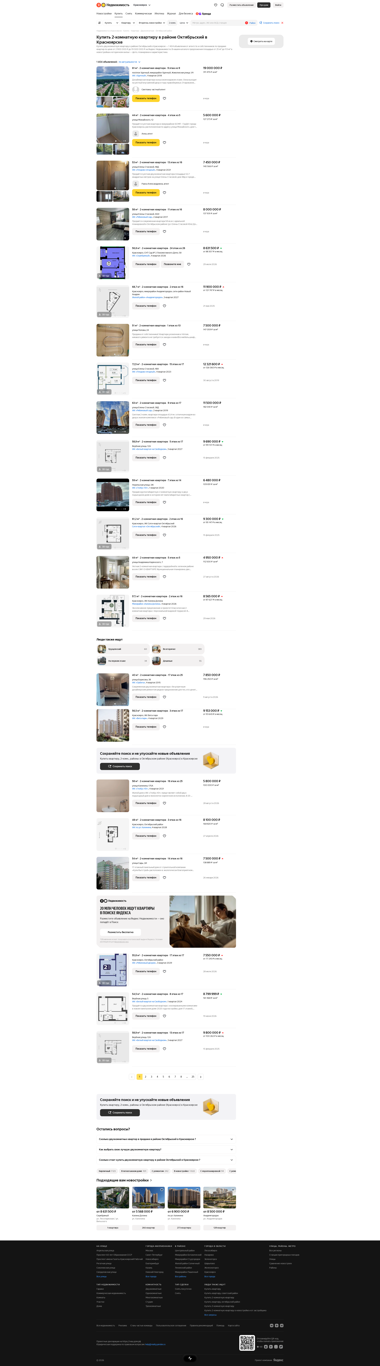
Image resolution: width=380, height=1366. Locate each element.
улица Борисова (140, 679)
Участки (100, 1302)
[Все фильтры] (99, 23)
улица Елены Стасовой (143, 167)
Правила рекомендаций (201, 1325)
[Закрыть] (282, 23)
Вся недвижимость (105, 1325)
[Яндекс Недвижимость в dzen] (276, 1325)
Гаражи (100, 1289)
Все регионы (275, 1250)
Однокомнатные (154, 1293)
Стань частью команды (141, 1325)
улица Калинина (140, 786)
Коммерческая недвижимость (111, 1293)
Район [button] (252, 23)
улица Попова (138, 330)
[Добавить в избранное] (164, 98)
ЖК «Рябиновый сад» (142, 217)
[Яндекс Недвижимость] (112, 5)
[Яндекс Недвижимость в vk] (271, 1325)
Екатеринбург (152, 1263)
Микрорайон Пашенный (186, 1272)
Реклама (122, 1325)
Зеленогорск (210, 1259)
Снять (178, 1293)
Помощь (220, 1325)
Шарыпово (209, 1263)
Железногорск (211, 1268)
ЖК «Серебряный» (141, 255)
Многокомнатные (154, 1297)
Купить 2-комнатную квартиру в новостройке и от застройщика (235, 1310)
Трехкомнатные (153, 1306)
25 (193, 1076)
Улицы (272, 1259)
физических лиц (122, 942)
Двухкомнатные (154, 1289)
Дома (99, 1306)
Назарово (209, 1255)
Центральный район (185, 1250)
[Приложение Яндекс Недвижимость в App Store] (266, 1346)
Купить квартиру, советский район (221, 1293)
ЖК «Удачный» (139, 75)
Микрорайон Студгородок (187, 1259)
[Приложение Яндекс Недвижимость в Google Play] (271, 1346)
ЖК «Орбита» (138, 682)
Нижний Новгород (154, 1272)
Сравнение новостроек (280, 1263)
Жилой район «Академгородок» (147, 297)
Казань (149, 1268)
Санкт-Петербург (154, 1255)
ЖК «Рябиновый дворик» (144, 963)
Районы (273, 1268)
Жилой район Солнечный (187, 1263)
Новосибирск (152, 1259)
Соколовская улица (105, 1268)
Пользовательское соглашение (171, 1325)
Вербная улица (139, 446)
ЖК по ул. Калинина (141, 827)
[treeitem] (104, 13)
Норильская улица (141, 485)
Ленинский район (183, 1268)
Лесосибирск (210, 1250)
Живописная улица (181, 72)
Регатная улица (103, 1263)
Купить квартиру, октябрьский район (222, 1302)
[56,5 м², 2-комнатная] (114, 727)
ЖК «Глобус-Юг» (140, 488)
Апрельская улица (105, 1250)
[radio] (145, 1077)
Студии (149, 1302)
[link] (278, 5)
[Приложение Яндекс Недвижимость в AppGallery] (276, 1346)
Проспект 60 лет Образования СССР (114, 1255)
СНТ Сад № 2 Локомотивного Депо (161, 253)
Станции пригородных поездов (284, 1255)
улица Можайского (141, 120)
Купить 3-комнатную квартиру (219, 1306)
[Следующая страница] (201, 1076)
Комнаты (100, 1297)
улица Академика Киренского (146, 562)
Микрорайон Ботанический (188, 1255)
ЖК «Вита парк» (139, 718)
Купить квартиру (212, 1289)
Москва (149, 1250)
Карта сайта (233, 1325)
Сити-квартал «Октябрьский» (146, 526)
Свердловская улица (106, 1272)
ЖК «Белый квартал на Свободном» (149, 449)
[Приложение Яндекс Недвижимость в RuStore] (281, 1346)
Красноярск (137, 253)
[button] (222, 5)
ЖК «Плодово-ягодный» (143, 170)
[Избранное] (215, 5)
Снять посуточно (183, 1289)
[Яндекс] (278, 1360)
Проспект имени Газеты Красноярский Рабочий (119, 1259)
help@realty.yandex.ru (155, 1344)
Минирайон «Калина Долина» (146, 604)
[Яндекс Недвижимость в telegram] (282, 1325)
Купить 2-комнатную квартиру (219, 1297)
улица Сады (137, 863)
